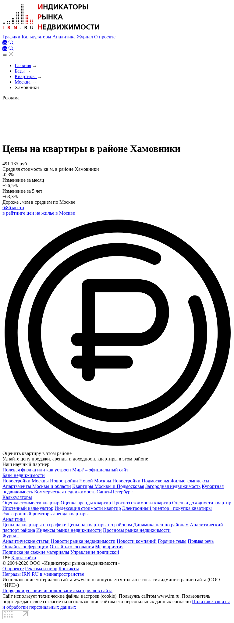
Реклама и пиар (41, 568)
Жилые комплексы (189, 480)
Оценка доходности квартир (201, 502)
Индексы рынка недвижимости (69, 530)
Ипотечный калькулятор (27, 508)
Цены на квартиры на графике (34, 524)
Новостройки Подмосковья (140, 480)
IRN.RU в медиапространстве (53, 574)
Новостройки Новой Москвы (80, 480)
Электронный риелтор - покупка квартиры (167, 508)
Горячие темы (172, 541)
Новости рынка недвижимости (83, 541)
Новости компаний (137, 541)
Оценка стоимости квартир (30, 502)
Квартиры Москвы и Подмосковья (108, 486)
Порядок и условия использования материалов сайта (57, 590)
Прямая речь (201, 541)
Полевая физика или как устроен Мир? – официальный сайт (65, 469)
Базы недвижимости (23, 475)
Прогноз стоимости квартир (141, 502)
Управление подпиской (94, 552)
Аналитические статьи (26, 541)
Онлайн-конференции (25, 546)
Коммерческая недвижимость (64, 491)
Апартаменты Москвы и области (36, 486)
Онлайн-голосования (72, 546)
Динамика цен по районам (161, 524)
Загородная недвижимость (172, 486)
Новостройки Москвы (25, 480)
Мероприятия (109, 546)
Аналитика (64, 36)
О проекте (104, 36)
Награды (11, 574)
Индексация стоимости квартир (88, 508)
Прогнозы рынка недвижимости (137, 530)
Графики (12, 36)
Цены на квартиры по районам (99, 524)
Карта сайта (23, 557)
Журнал (85, 36)
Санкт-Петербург (115, 491)
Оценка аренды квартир (86, 502)
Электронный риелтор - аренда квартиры (45, 513)
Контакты (68, 568)
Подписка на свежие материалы (35, 552)
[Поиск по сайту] (11, 42)
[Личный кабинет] (5, 42)
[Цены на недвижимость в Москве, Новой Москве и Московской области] (51, 31)
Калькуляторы (37, 36)
